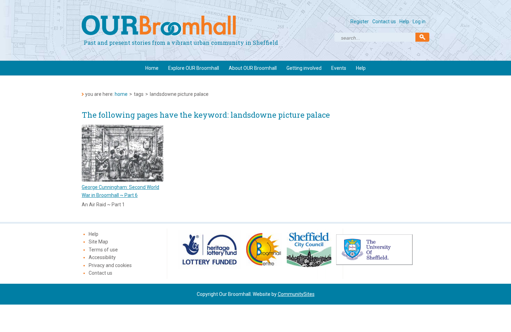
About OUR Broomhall (253, 68)
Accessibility (102, 257)
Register (359, 21)
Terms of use (103, 249)
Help (404, 21)
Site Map (98, 241)
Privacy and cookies (110, 265)
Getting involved (304, 68)
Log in (419, 21)
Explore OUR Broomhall (193, 68)
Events (338, 68)
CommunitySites (296, 294)
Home (152, 68)
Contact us (384, 21)
